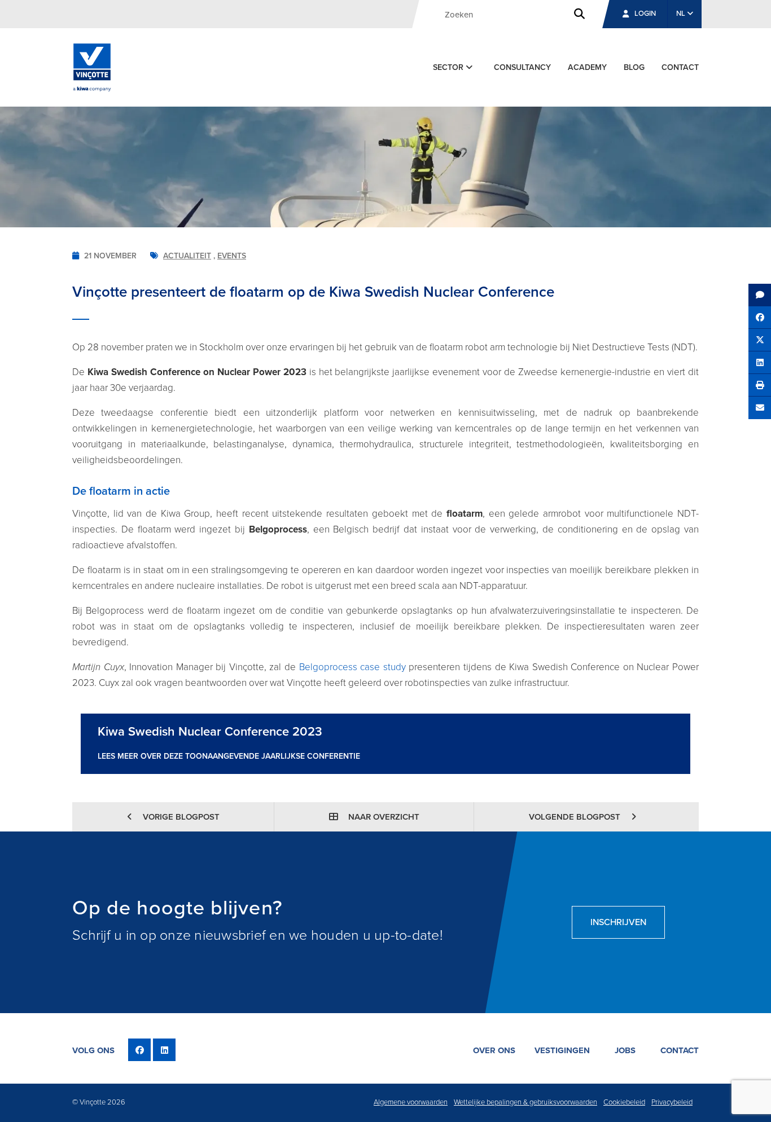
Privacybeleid (672, 1102)
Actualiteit (187, 256)
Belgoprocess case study (352, 667)
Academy (587, 67)
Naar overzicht (382, 817)
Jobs (625, 1050)
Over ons (494, 1050)
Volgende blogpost (576, 817)
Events (231, 256)
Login (645, 13)
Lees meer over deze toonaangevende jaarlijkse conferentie (229, 756)
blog (634, 67)
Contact (680, 67)
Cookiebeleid (624, 1102)
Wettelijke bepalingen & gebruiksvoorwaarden (525, 1102)
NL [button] (681, 13)
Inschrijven (618, 922)
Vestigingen (562, 1050)
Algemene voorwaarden (411, 1102)
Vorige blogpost (180, 817)
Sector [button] (449, 67)
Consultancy (522, 67)
